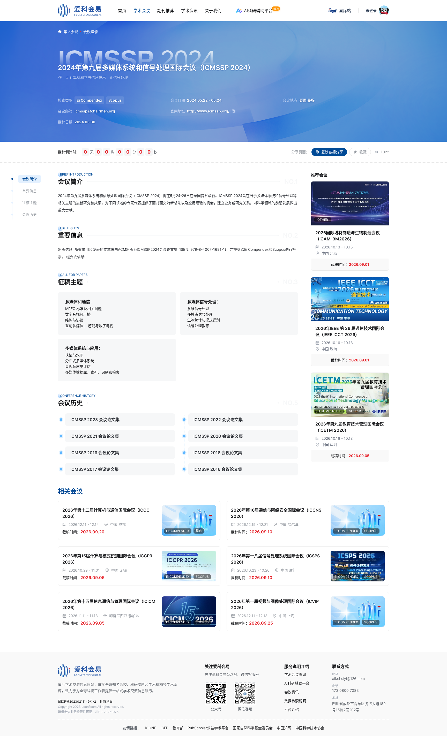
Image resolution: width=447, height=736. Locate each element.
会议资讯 (291, 692)
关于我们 (213, 11)
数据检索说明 (295, 701)
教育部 (178, 728)
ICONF (150, 728)
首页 (122, 11)
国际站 (345, 10)
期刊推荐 (165, 11)
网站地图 (106, 701)
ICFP (164, 728)
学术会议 (141, 10)
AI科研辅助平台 (258, 11)
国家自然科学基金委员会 (253, 728)
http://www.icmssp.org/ (208, 111)
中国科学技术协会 (309, 728)
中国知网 (284, 728)
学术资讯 (189, 11)
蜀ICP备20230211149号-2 (77, 701)
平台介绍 (291, 709)
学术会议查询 (295, 674)
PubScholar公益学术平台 (208, 728)
